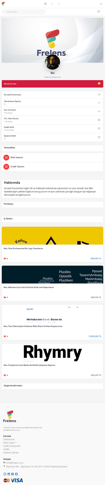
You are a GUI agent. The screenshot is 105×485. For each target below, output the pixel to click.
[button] (98, 11)
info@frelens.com (14, 463)
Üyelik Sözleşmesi (11, 446)
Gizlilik (6, 449)
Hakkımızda (8, 439)
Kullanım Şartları (11, 452)
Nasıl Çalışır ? (9, 442)
